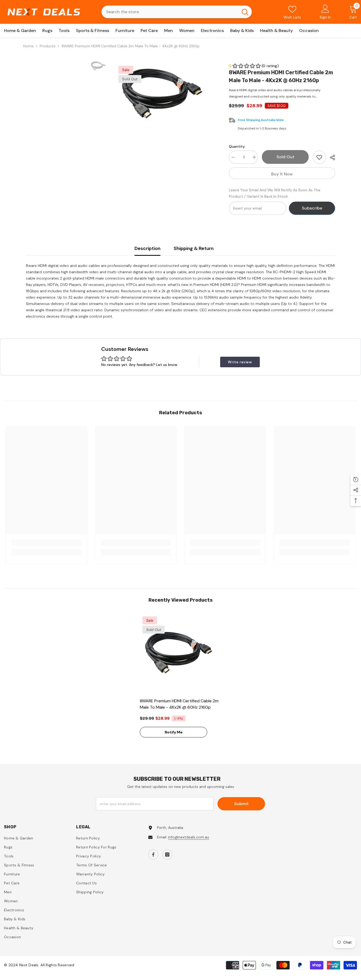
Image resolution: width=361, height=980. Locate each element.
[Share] (330, 157)
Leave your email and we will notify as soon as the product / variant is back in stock (274, 193)
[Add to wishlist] (319, 157)
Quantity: (237, 146)
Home (28, 46)
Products (47, 46)
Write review (240, 362)
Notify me (174, 732)
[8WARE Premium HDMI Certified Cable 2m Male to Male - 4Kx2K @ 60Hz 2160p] (180, 654)
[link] (46, 543)
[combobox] (169, 12)
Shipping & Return (194, 248)
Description (147, 248)
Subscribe (312, 208)
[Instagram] (167, 854)
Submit (241, 803)
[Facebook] (153, 854)
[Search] (176, 12)
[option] (164, 95)
